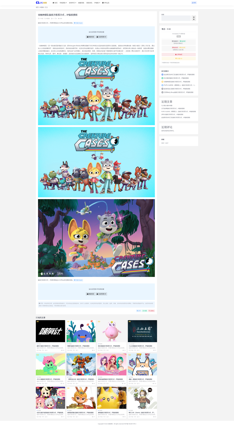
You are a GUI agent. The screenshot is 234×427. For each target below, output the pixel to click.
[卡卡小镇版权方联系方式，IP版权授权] (50, 365)
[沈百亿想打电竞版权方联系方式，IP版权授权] (50, 398)
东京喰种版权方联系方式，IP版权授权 (176, 78)
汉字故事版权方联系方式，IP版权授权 (173, 108)
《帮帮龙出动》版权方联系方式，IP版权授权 (80, 380)
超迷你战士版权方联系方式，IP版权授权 (177, 89)
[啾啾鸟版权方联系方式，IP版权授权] (81, 331)
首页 (56, 3)
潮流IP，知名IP (164, 143)
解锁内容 (91, 37)
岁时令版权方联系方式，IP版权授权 (172, 114)
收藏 (145, 310)
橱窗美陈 (81, 3)
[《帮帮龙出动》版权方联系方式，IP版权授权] (81, 365)
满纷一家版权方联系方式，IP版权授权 (140, 379)
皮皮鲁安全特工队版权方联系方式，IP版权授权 (179, 74)
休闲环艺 (72, 3)
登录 (195, 2)
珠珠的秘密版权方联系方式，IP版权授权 (110, 379)
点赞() (152, 310)
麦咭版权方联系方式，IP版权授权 (108, 412)
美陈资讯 (89, 3)
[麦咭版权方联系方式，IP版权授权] (111, 398)
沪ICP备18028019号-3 (130, 424)
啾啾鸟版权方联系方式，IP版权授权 (78, 346)
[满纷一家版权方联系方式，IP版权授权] (142, 365)
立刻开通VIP (102, 37)
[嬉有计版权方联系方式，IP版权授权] (50, 331)
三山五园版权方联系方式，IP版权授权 (140, 346)
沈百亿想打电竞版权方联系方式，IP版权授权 (50, 413)
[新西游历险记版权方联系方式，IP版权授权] (81, 398)
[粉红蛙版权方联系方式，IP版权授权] (111, 331)
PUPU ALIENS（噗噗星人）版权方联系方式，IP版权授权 (182, 85)
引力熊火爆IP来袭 (166, 105)
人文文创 (132, 344)
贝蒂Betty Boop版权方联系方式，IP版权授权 (178, 92)
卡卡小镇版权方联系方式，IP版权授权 (48, 379)
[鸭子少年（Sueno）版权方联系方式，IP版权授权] (142, 398)
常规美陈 (63, 3)
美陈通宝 (110, 424)
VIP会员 (106, 3)
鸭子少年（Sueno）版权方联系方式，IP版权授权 (142, 413)
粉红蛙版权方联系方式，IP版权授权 (109, 346)
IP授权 (96, 3)
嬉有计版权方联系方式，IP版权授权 (48, 346)
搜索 (162, 14)
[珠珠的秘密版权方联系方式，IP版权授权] (111, 365)
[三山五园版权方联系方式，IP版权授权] (142, 331)
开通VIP (179, 58)
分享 (139, 310)
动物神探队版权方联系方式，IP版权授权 (177, 82)
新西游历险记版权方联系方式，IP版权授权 (80, 412)
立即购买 (179, 54)
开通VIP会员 (79, 23)
